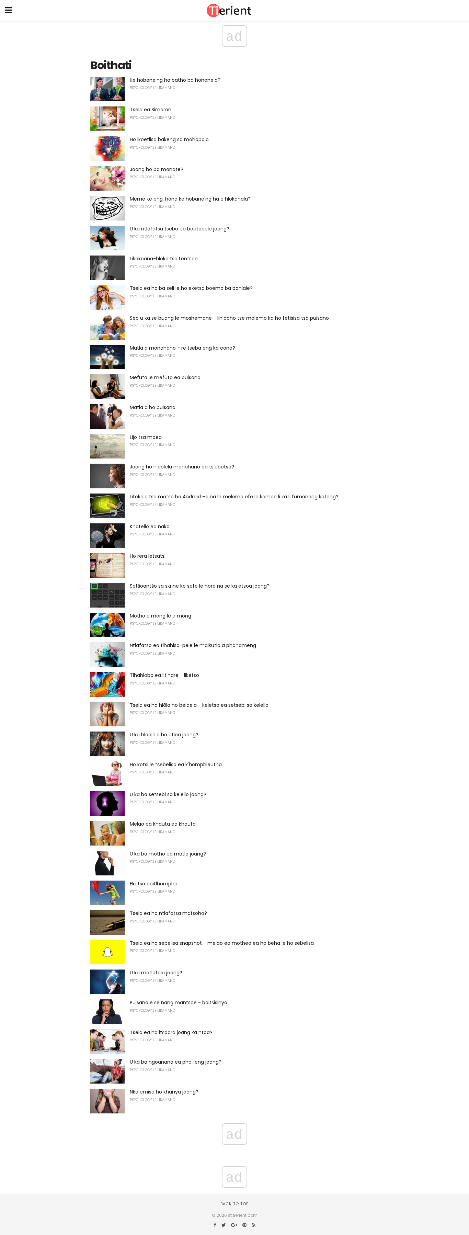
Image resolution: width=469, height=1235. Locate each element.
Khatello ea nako (150, 526)
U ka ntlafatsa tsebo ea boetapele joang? (179, 228)
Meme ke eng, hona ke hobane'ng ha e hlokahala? (190, 198)
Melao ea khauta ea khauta (163, 823)
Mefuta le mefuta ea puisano (165, 377)
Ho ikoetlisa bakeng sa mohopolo (169, 139)
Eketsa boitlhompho (154, 883)
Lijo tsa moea (146, 437)
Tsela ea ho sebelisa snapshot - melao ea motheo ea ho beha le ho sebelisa (222, 943)
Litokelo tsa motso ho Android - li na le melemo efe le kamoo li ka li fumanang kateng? (234, 496)
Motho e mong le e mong (160, 615)
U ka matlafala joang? (156, 972)
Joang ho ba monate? (156, 169)
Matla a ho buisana (152, 407)
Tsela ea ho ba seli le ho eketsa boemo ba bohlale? (191, 288)
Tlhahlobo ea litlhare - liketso (164, 675)
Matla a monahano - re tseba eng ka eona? (182, 347)
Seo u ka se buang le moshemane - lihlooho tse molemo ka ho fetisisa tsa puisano (229, 318)
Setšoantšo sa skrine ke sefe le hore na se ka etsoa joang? (200, 585)
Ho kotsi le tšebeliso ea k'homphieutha (176, 764)
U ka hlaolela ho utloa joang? (164, 734)
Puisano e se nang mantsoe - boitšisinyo (178, 1002)
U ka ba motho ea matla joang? (168, 853)
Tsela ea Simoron (150, 109)
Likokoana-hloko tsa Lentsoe (164, 258)
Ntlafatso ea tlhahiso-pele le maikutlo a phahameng (193, 645)
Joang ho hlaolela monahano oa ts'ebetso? (182, 466)
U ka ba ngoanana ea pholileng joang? (175, 1061)
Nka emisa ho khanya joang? (164, 1091)
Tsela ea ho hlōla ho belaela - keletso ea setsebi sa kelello (199, 705)
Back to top (234, 1203)
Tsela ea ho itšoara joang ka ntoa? (171, 1032)
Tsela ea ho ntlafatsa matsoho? (168, 913)
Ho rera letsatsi (147, 556)
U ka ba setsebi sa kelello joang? (168, 794)
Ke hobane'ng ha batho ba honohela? (175, 80)
